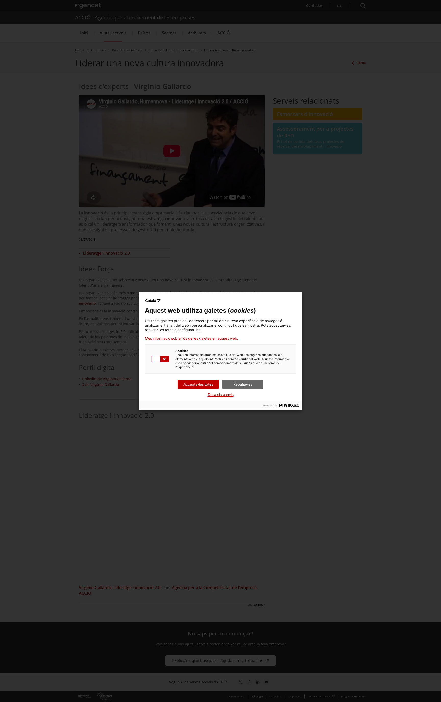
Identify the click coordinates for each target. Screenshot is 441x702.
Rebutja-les (242, 384)
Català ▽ (153, 300)
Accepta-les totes (198, 384)
